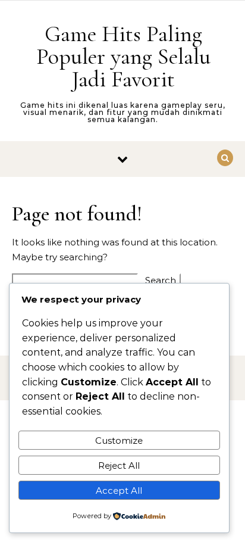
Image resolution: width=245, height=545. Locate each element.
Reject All (119, 465)
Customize (119, 440)
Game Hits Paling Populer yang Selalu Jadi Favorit (123, 56)
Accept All (119, 490)
